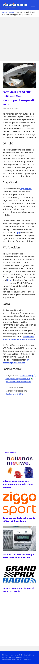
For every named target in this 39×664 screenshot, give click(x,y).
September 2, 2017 (14, 394)
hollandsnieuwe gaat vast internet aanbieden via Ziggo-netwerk (18, 484)
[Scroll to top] (36, 661)
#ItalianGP (25, 378)
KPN (9, 280)
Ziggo (18, 232)
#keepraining (26, 375)
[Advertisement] (19, 38)
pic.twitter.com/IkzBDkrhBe (18, 381)
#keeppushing (13, 378)
